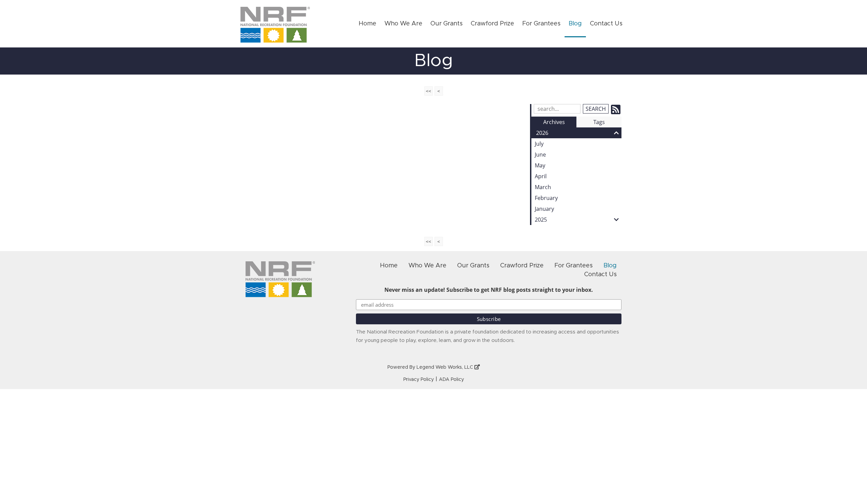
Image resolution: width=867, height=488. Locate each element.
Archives (554, 122)
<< (428, 91)
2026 (542, 133)
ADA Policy (451, 379)
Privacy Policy (418, 379)
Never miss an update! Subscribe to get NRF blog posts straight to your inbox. (488, 289)
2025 (541, 219)
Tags (599, 122)
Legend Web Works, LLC (445, 367)
